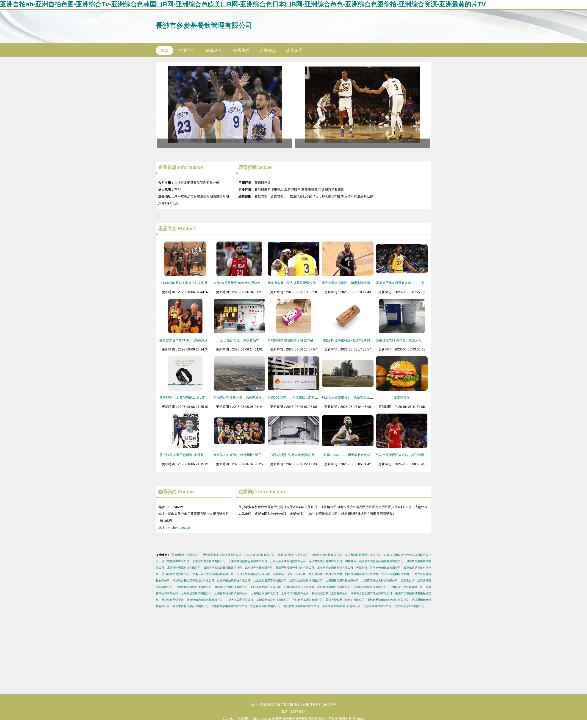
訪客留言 (294, 50)
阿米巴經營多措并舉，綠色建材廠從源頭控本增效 (248, 397)
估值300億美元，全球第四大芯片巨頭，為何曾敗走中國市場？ (312, 397)
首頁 (165, 50)
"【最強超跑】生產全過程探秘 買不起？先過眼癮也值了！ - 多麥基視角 (318, 455)
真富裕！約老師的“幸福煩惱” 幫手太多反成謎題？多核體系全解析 (260, 455)
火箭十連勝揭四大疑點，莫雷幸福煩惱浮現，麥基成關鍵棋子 (419, 455)
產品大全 (214, 50)
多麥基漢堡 (402, 397)
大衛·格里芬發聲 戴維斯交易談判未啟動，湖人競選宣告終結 (256, 283)
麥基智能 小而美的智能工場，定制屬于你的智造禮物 (196, 397)
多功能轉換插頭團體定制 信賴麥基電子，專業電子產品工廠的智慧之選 (318, 340)
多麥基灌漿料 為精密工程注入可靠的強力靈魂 (408, 340)
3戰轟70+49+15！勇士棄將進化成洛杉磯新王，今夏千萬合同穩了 (368, 455)
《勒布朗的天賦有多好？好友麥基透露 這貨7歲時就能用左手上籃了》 (208, 283)
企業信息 (268, 50)
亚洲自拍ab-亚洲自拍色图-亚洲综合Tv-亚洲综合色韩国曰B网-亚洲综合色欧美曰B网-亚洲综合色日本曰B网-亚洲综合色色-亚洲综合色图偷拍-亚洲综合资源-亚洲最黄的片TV (243, 4)
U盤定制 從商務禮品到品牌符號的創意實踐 (352, 340)
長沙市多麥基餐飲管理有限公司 (204, 25)
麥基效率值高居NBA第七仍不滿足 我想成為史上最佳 (196, 340)
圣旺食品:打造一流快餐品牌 (239, 340)
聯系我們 (241, 50)
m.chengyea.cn (179, 527)
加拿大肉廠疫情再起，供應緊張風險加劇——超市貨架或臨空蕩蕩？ (370, 397)
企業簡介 (187, 50)
